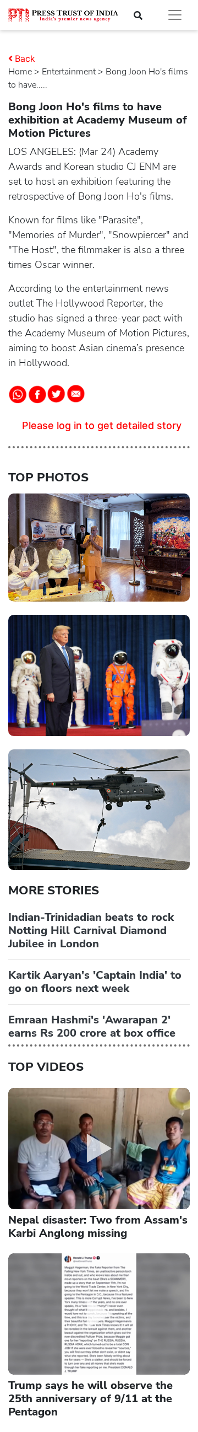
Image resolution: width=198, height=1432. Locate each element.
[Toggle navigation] (175, 14)
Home (20, 72)
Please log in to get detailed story (102, 425)
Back (25, 58)
